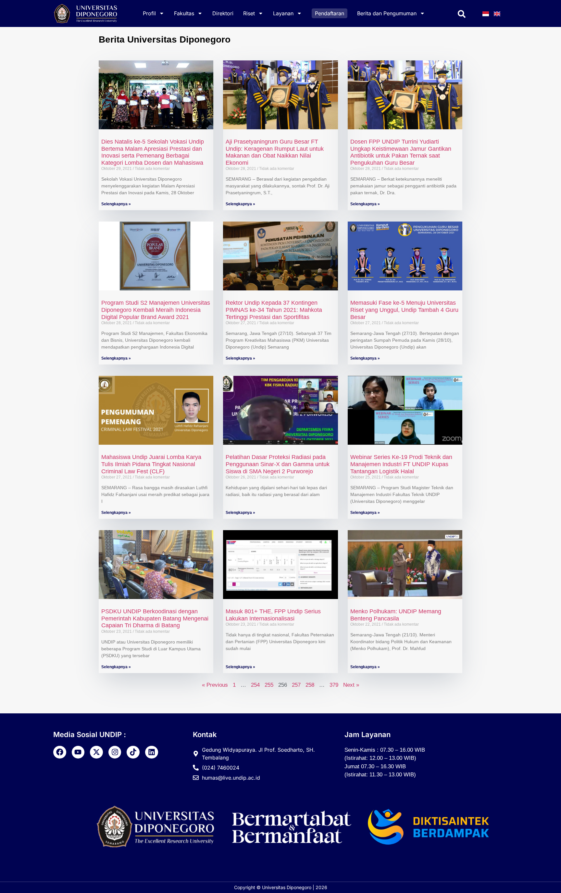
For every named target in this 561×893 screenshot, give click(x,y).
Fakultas (184, 13)
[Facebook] (59, 752)
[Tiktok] (133, 752)
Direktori (222, 13)
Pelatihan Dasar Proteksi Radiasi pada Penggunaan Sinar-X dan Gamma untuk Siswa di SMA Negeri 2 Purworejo (278, 464)
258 (309, 685)
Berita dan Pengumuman (387, 13)
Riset (249, 13)
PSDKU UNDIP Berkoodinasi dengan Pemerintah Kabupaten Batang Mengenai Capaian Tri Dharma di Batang (154, 618)
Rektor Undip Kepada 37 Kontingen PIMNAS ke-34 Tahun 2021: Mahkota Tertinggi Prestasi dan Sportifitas (274, 310)
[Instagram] (114, 752)
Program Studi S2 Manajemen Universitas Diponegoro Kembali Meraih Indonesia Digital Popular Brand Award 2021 (155, 310)
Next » (351, 685)
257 (296, 685)
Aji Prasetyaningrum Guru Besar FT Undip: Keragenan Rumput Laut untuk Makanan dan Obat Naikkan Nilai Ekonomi (275, 152)
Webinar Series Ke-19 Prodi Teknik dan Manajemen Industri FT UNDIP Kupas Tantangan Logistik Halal (401, 464)
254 (255, 685)
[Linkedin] (151, 752)
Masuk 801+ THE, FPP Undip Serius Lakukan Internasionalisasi (273, 615)
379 (334, 685)
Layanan (283, 13)
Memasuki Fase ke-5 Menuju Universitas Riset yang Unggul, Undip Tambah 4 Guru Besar (404, 310)
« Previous (215, 685)
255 (269, 685)
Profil (149, 13)
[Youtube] (78, 752)
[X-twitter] (96, 752)
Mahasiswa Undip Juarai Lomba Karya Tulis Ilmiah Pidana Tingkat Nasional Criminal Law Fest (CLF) (151, 464)
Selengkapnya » (116, 204)
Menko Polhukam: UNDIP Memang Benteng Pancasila (395, 615)
